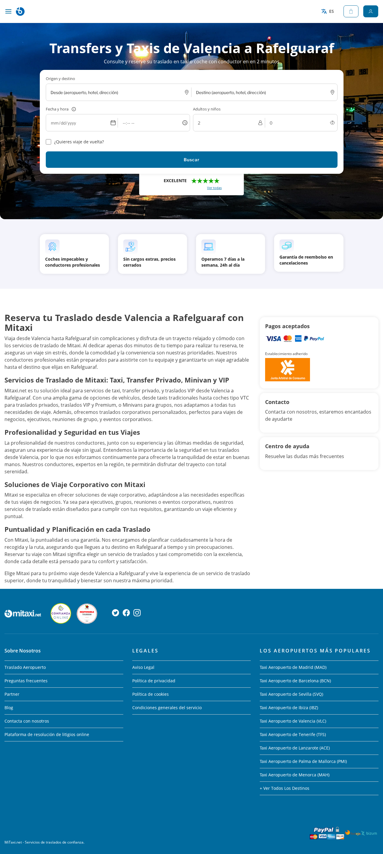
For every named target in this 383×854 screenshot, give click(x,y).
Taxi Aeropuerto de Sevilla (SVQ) (291, 694)
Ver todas (214, 187)
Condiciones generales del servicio (167, 707)
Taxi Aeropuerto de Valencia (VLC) (293, 721)
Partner (11, 694)
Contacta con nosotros (26, 721)
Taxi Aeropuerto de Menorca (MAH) (294, 775)
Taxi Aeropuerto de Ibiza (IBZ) (289, 707)
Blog (8, 707)
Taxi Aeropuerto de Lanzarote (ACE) (295, 748)
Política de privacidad (153, 680)
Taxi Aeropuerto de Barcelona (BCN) (295, 680)
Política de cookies (150, 694)
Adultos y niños (207, 109)
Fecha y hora (57, 109)
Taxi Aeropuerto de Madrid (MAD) (293, 667)
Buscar (192, 159)
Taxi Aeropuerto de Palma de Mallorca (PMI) (303, 761)
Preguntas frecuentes (26, 680)
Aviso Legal (143, 667)
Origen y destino (60, 78)
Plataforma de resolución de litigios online (46, 734)
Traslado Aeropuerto (25, 667)
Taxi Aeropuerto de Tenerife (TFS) (293, 734)
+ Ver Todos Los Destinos (284, 788)
